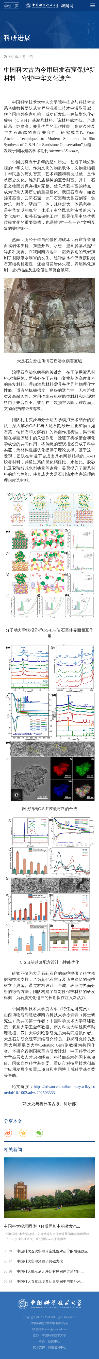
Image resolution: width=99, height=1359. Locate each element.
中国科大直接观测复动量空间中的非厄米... (50, 1281)
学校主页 (11, 6)
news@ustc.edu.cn (55, 1329)
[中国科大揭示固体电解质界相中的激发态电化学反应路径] (49, 1187)
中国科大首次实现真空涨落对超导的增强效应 (52, 1251)
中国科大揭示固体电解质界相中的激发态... (42, 1226)
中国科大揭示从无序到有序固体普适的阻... (50, 1271)
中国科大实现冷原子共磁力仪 (40, 1261)
